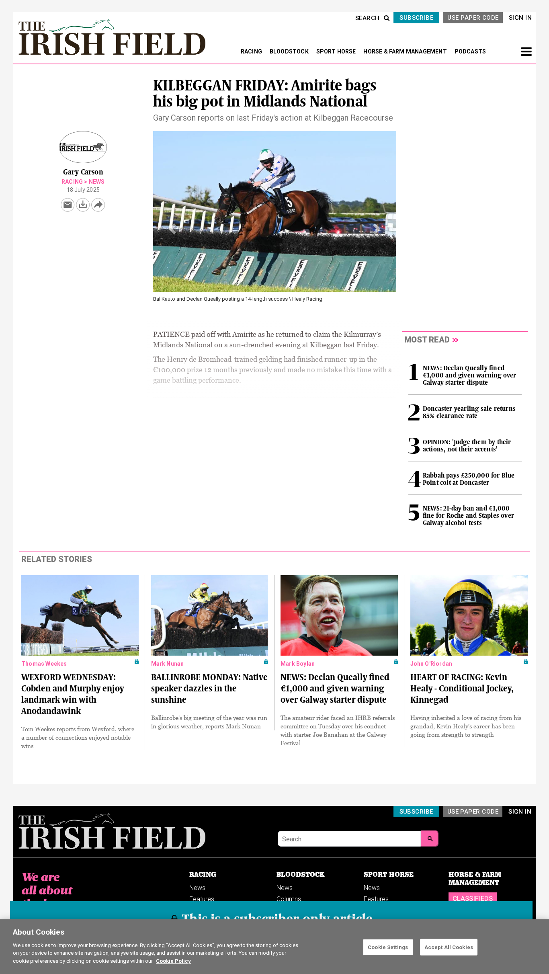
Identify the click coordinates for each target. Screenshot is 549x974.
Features (201, 899)
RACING (252, 51)
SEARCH (367, 18)
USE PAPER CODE (472, 17)
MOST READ (427, 339)
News (97, 181)
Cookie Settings (388, 947)
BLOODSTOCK (290, 51)
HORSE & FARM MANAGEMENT (405, 51)
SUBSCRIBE (416, 17)
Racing (72, 181)
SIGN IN (520, 17)
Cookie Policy (173, 961)
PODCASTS (470, 51)
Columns (289, 899)
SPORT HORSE (336, 51)
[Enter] (429, 838)
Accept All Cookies (448, 947)
